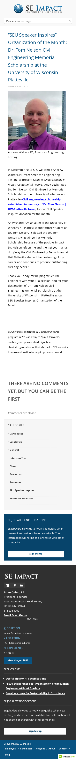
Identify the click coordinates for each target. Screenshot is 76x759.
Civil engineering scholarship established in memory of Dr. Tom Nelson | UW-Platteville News (37, 204)
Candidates (16, 433)
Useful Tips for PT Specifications (26, 678)
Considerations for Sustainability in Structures (35, 693)
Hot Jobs (40, 748)
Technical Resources (21, 498)
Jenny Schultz (16, 86)
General (14, 449)
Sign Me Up (35, 553)
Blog (7, 754)
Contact (63, 748)
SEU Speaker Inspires (22, 490)
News (13, 466)
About (52, 748)
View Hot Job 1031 (18, 660)
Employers (16, 441)
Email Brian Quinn (15, 615)
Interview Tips (18, 458)
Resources (15, 474)
